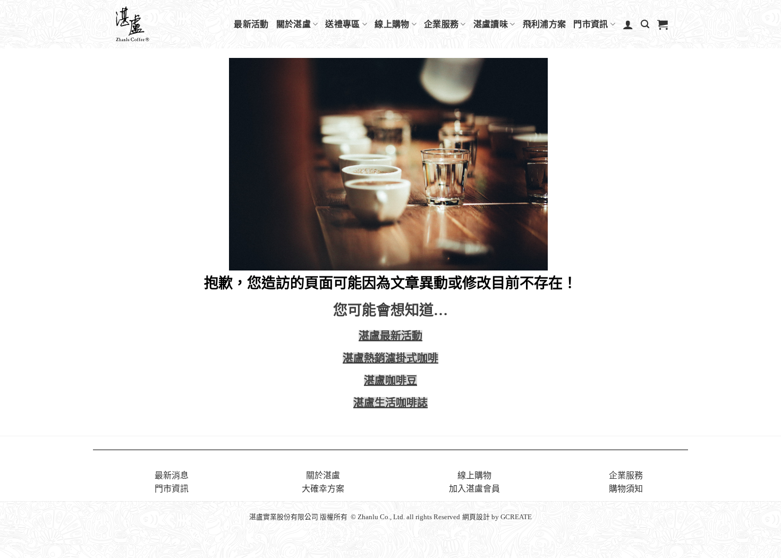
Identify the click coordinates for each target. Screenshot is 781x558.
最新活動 (251, 24)
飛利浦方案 (544, 24)
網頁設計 (476, 517)
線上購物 (392, 24)
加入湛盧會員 (474, 488)
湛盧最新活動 (390, 336)
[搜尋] (645, 24)
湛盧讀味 (490, 24)
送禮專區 (342, 24)
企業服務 (441, 24)
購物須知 (626, 488)
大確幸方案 (323, 488)
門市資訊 (590, 24)
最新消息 (172, 475)
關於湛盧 (293, 24)
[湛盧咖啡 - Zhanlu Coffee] (160, 24)
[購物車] (662, 24)
